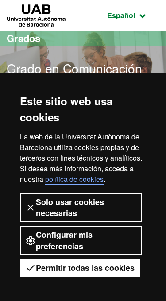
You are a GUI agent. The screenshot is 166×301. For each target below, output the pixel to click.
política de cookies (74, 179)
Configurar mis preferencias (64, 240)
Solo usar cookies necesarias (70, 207)
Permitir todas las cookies (85, 268)
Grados (23, 38)
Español (133, 15)
